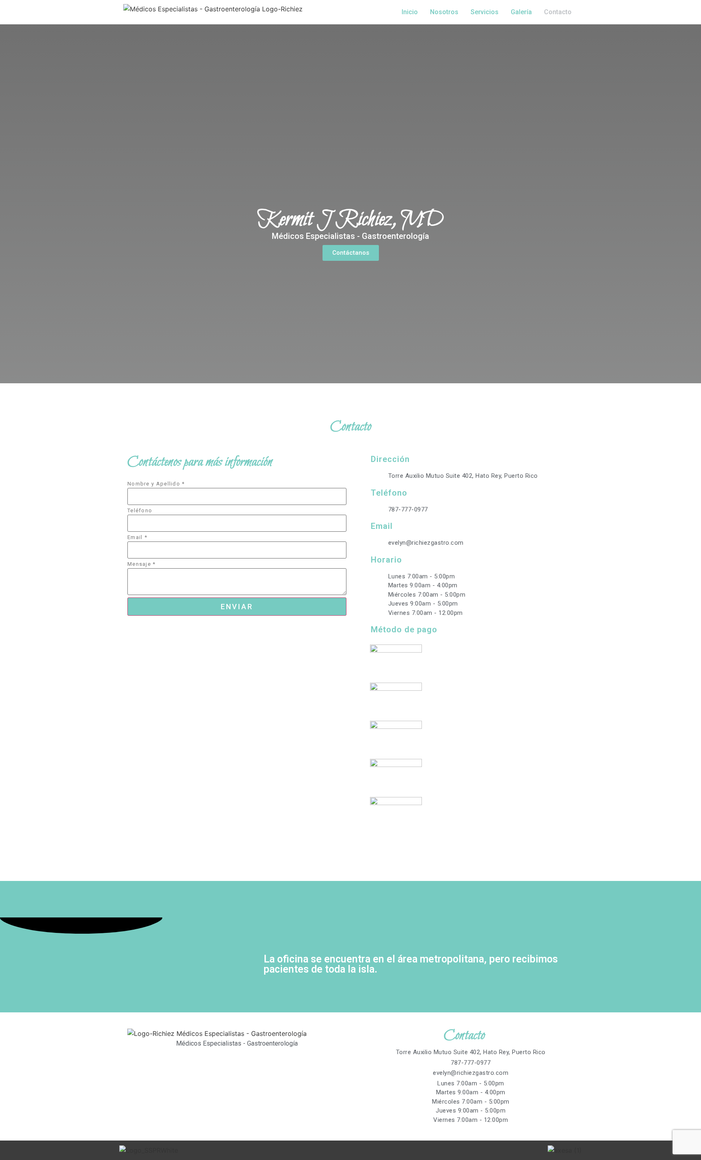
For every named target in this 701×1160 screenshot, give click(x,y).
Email (137, 537)
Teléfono (139, 510)
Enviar (237, 606)
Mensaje (141, 564)
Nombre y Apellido (156, 483)
